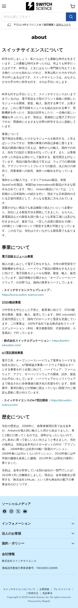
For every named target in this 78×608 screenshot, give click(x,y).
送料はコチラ (63, 24)
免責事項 (47, 593)
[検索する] (71, 16)
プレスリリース (62, 589)
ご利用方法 (32, 593)
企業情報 (44, 589)
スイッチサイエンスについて (19, 589)
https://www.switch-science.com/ (23, 295)
